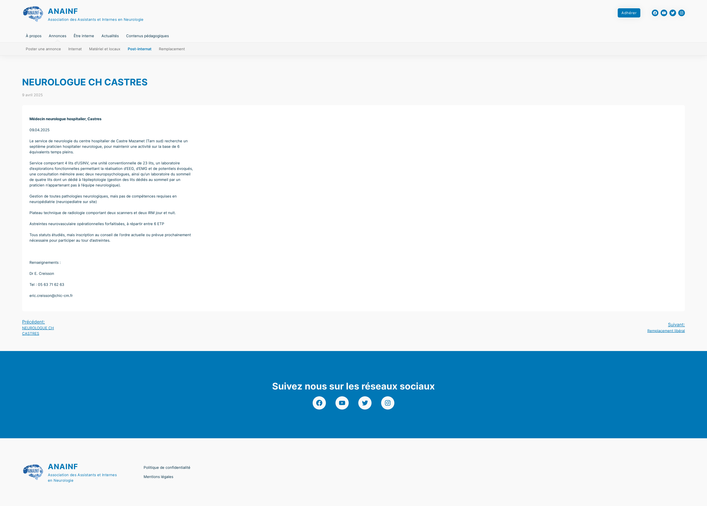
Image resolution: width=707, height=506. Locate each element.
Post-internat (140, 49)
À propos (33, 36)
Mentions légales (158, 477)
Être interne (84, 36)
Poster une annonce (43, 49)
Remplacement (172, 49)
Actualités (110, 36)
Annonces (57, 36)
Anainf (63, 11)
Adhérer (629, 13)
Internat (75, 49)
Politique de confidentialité (167, 467)
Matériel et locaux (104, 49)
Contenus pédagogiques (147, 36)
